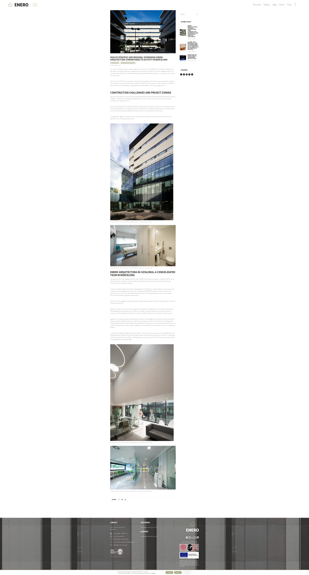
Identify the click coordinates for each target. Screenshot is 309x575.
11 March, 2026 (192, 60)
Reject (177, 572)
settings (153, 573)
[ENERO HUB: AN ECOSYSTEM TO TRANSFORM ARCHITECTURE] (183, 58)
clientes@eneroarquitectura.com (149, 536)
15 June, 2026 (191, 39)
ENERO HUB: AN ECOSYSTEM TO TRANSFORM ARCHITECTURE (192, 56)
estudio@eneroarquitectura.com (149, 527)
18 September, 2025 (115, 65)
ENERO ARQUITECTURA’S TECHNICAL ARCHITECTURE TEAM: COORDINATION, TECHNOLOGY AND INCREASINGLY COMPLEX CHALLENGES (193, 31)
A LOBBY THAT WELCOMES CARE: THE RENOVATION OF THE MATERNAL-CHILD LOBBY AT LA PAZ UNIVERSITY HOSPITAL (193, 45)
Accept (169, 572)
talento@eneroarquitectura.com (120, 545)
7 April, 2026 (191, 51)
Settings (187, 572)
